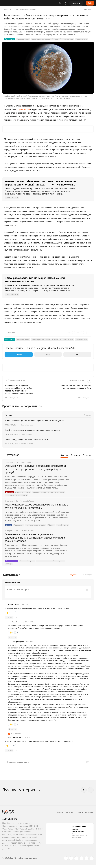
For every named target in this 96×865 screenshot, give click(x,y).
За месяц (87, 455)
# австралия (18, 525)
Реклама (89, 812)
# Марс (55, 39)
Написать (76, 3)
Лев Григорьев (18, 641)
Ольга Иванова (27, 425)
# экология (10, 495)
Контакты (69, 812)
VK (77, 354)
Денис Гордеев (26, 434)
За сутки (64, 455)
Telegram (18, 354)
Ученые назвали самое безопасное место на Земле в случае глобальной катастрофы (36, 506)
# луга (50, 492)
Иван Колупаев (18, 622)
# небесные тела (66, 39)
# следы (9, 564)
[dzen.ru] (81, 858)
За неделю (75, 455)
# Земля (51, 525)
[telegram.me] (87, 858)
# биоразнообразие (22, 492)
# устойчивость (62, 525)
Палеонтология (11, 561)
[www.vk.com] (71, 858)
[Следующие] (91, 790)
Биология (9, 492)
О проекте (79, 812)
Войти (90, 3)
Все (40, 406)
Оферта (59, 812)
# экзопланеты (81, 39)
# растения (59, 492)
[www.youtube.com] (76, 858)
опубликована (23, 109)
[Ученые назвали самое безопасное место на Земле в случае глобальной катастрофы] (81, 513)
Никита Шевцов (27, 444)
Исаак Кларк (13, 605)
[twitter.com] (66, 858)
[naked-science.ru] (92, 858)
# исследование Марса (41, 39)
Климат (8, 525)
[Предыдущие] (84, 790)
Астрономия (9, 39)
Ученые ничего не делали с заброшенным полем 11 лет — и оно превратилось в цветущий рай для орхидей (35, 469)
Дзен (48, 354)
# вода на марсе (23, 39)
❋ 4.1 (48, 19)
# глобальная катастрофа (35, 525)
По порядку (87, 575)
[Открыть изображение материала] (48, 68)
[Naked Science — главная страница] (14, 3)
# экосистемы (21, 495)
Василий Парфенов (27, 9)
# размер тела (58, 561)
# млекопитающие (44, 561)
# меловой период (27, 561)
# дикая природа (39, 492)
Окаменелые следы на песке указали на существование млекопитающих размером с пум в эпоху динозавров (35, 537)
